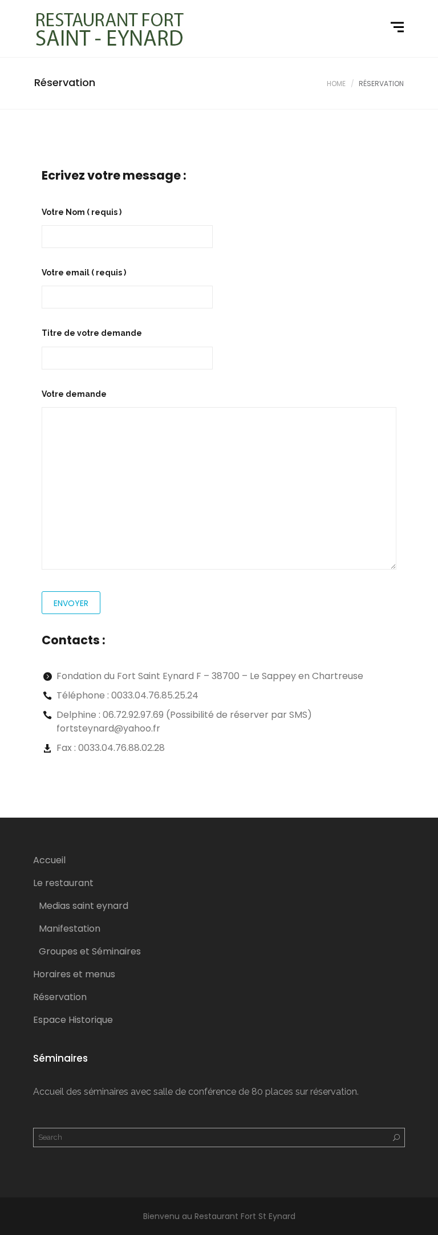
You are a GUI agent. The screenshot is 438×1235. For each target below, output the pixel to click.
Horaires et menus (74, 974)
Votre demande (74, 394)
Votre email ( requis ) (84, 272)
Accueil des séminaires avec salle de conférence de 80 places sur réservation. (196, 1091)
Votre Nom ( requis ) (81, 212)
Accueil (49, 860)
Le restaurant (63, 882)
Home (336, 83)
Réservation (60, 997)
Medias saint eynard (83, 905)
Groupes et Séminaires (90, 951)
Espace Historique (73, 1019)
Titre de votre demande (92, 333)
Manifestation (69, 928)
